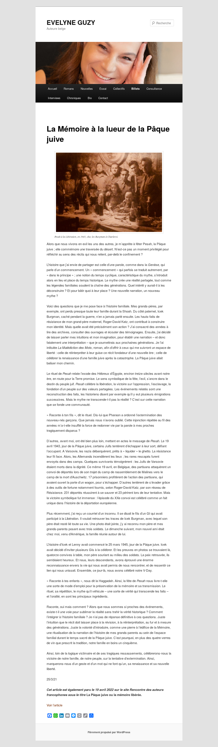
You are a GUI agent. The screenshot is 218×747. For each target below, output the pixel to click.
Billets (135, 89)
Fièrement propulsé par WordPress (109, 732)
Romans (69, 89)
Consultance (154, 89)
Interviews (54, 98)
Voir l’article (54, 705)
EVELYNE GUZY (71, 22)
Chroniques (74, 98)
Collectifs (119, 89)
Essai (102, 89)
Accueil (52, 89)
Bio (90, 98)
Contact (103, 98)
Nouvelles (87, 89)
